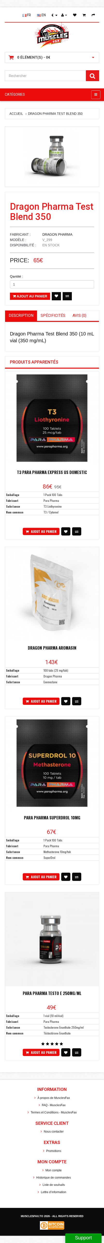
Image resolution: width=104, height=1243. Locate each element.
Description (21, 315)
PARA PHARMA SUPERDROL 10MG (52, 818)
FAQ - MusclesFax (54, 1105)
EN (43, 15)
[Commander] (95, 15)
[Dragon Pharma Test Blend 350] (52, 156)
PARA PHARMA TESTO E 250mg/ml (52, 993)
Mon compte (53, 1170)
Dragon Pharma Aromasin (52, 648)
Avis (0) (79, 315)
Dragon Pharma (57, 234)
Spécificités (53, 315)
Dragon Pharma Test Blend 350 (55, 114)
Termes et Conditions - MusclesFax (54, 1112)
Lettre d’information (53, 1192)
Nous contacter (54, 1131)
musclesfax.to (32, 1216)
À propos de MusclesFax (53, 1098)
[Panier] (85, 15)
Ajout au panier (31, 296)
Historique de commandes (53, 1177)
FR (28, 15)
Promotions (53, 1151)
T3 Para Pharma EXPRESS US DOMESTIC (52, 472)
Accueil (16, 114)
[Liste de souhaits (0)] (76, 15)
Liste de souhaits (54, 1185)
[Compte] (65, 15)
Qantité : (16, 276)
